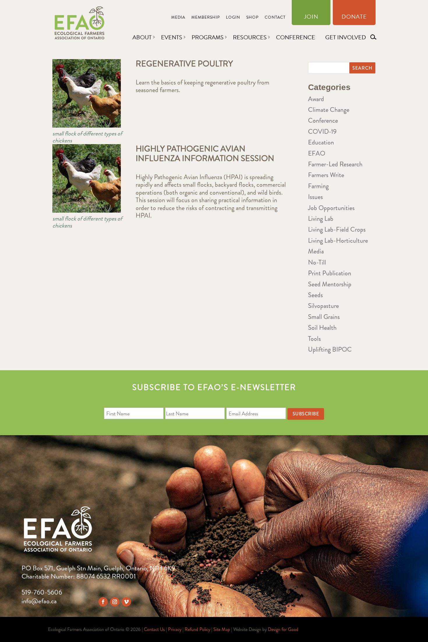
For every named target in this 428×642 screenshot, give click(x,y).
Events (171, 37)
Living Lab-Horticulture (338, 240)
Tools (314, 338)
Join (311, 18)
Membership (205, 17)
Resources (250, 37)
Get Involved (345, 37)
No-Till (317, 262)
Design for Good (283, 629)
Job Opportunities (331, 207)
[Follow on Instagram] (114, 601)
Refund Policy (197, 629)
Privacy (174, 629)
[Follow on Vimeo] (126, 601)
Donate (354, 18)
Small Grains (324, 316)
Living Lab (320, 218)
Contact (275, 17)
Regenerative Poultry (184, 64)
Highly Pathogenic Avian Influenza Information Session (205, 154)
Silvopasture (323, 305)
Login (233, 17)
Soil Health (322, 327)
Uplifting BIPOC (330, 349)
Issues (315, 196)
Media (178, 17)
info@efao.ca (39, 601)
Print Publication (329, 273)
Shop (252, 17)
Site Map (221, 629)
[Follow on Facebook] (103, 601)
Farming (318, 186)
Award (316, 98)
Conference (295, 37)
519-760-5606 (42, 592)
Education (321, 142)
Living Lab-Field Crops (337, 229)
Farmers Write (326, 174)
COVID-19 (322, 131)
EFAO (316, 153)
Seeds (315, 294)
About (142, 37)
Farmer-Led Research (335, 164)
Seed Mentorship (329, 284)
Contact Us (154, 629)
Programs (208, 37)
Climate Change (328, 109)
